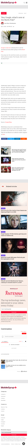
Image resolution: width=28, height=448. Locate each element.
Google (3, 47)
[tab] (4, 341)
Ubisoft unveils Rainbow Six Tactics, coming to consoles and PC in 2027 (12, 281)
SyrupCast (3, 396)
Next (25, 13)
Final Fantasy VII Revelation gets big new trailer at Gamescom (14, 234)
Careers (2, 411)
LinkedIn (17, 138)
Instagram (3, 421)
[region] (14, 350)
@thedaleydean (12, 23)
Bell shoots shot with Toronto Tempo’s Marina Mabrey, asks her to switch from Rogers (19, 151)
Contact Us (3, 394)
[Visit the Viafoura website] (24, 371)
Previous (20, 13)
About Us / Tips (4, 407)
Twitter (10, 138)
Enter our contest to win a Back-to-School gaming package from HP (18, 169)
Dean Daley (6, 23)
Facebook (4, 138)
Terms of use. (18, 444)
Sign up (25, 331)
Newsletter (3, 400)
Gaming (3, 208)
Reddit (23, 138)
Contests (3, 398)
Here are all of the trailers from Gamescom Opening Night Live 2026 (14, 211)
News (3, 13)
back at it (8, 47)
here (3, 134)
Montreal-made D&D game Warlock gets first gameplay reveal (13, 258)
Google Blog (8, 122)
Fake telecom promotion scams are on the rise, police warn (18, 160)
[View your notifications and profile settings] (25, 341)
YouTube (3, 423)
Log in (22, 331)
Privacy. (13, 444)
